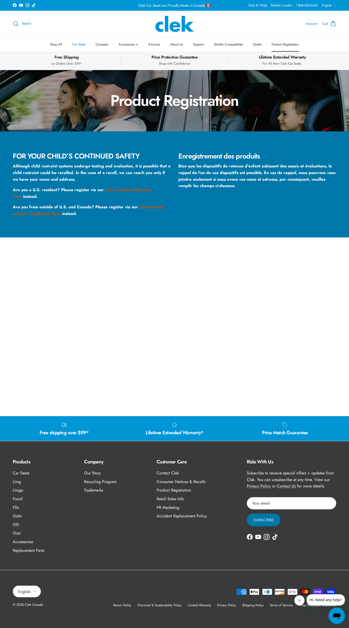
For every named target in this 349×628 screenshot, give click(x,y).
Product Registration (285, 44)
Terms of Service (281, 605)
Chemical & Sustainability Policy (159, 605)
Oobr (17, 516)
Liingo (18, 490)
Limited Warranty (199, 605)
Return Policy (122, 605)
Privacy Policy (259, 486)
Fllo (16, 507)
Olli (16, 525)
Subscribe (263, 519)
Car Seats (78, 44)
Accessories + (128, 44)
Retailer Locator (281, 5)
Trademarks (93, 490)
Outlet (257, 44)
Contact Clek (168, 473)
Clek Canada (34, 604)
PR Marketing (168, 507)
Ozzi (17, 533)
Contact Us (286, 486)
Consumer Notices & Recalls (181, 482)
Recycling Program (100, 482)
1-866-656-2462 (307, 5)
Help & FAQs (257, 5)
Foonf (18, 499)
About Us (176, 44)
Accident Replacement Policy (182, 516)
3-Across (154, 44)
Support (198, 44)
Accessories (23, 542)
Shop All (56, 44)
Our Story (92, 473)
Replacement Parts (28, 550)
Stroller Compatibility (228, 44)
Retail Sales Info (170, 499)
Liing (17, 482)
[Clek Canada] (174, 24)
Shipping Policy (253, 605)
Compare (102, 44)
